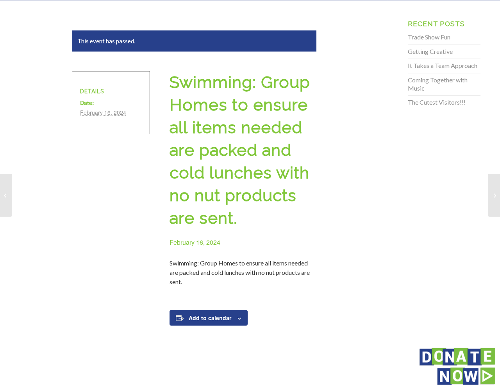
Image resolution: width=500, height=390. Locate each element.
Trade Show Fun (429, 37)
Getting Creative (430, 51)
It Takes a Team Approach (442, 65)
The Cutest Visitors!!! (437, 102)
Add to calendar (210, 318)
